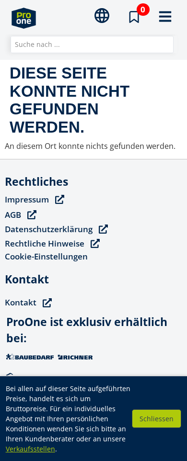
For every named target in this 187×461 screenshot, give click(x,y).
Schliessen (157, 418)
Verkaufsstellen (30, 448)
